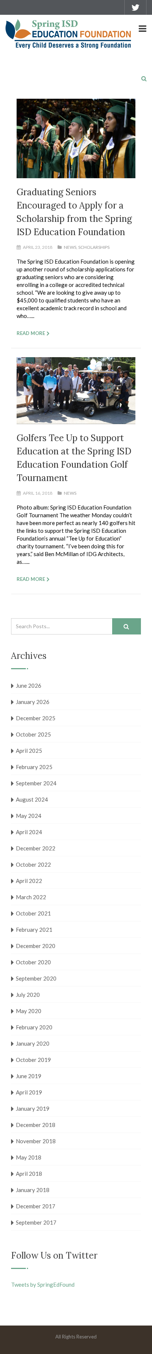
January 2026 (32, 701)
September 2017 (36, 1222)
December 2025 (35, 718)
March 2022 (31, 897)
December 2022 (35, 848)
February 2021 (34, 929)
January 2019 (32, 1108)
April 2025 (29, 750)
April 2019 (29, 1092)
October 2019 (33, 1059)
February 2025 (34, 767)
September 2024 (36, 783)
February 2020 (34, 1027)
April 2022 (29, 880)
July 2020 (28, 994)
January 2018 (32, 1190)
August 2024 (32, 799)
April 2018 (29, 1173)
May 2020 (28, 1011)
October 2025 (33, 734)
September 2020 (36, 978)
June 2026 (28, 685)
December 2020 (35, 945)
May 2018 (28, 1157)
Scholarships (94, 247)
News (70, 247)
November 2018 (36, 1141)
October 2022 (33, 864)
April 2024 (29, 832)
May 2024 (28, 815)
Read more (31, 333)
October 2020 (33, 962)
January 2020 (32, 1043)
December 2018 (35, 1124)
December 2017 (35, 1206)
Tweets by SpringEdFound (43, 1284)
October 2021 (33, 913)
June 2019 (28, 1076)
